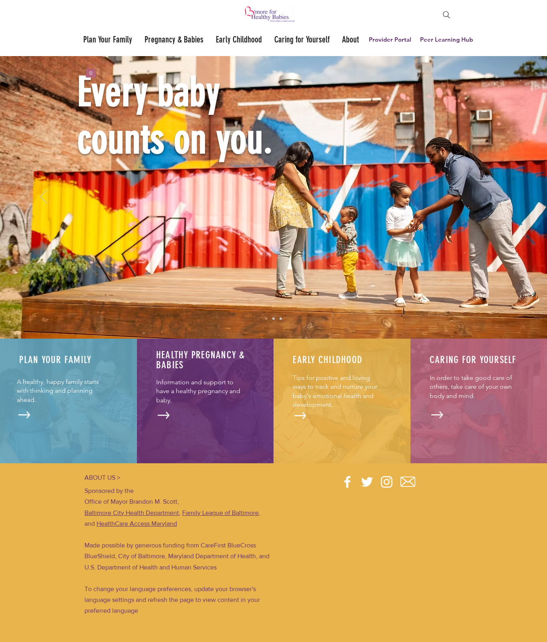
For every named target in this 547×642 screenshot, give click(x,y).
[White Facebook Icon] (347, 482)
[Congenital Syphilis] (273, 318)
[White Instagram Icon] (386, 482)
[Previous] (43, 197)
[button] (91, 70)
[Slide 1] (266, 318)
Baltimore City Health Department (131, 512)
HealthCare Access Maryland (137, 523)
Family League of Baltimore (220, 512)
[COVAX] (281, 318)
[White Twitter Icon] (367, 482)
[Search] (446, 14)
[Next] (503, 197)
